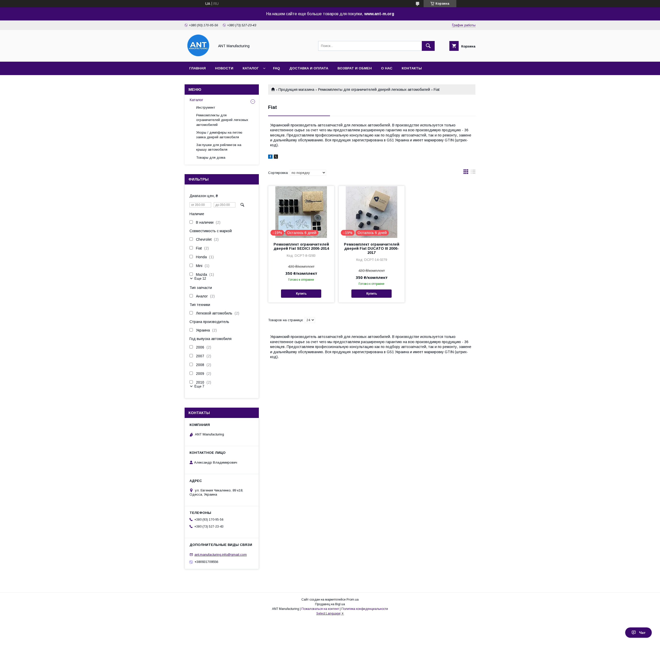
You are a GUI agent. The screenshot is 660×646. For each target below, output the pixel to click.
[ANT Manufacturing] (198, 55)
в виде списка (473, 172)
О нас (386, 68)
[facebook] (270, 157)
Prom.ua (352, 599)
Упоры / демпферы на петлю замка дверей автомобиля (219, 135)
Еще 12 (200, 278)
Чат (642, 633)
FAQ (276, 68)
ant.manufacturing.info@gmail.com (220, 554)
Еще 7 (199, 386)
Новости (224, 68)
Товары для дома (210, 157)
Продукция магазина (296, 89)
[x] (276, 157)
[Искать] (428, 46)
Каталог (251, 68)
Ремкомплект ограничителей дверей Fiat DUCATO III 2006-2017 (371, 248)
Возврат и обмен (354, 68)
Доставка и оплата (308, 68)
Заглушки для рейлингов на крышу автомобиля (218, 147)
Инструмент (205, 107)
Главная (197, 68)
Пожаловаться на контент (320, 609)
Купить (301, 293)
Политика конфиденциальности (364, 609)
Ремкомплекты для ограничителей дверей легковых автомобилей (374, 89)
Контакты (412, 68)
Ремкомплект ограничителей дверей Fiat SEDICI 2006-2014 (301, 246)
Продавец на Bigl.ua (330, 604)
